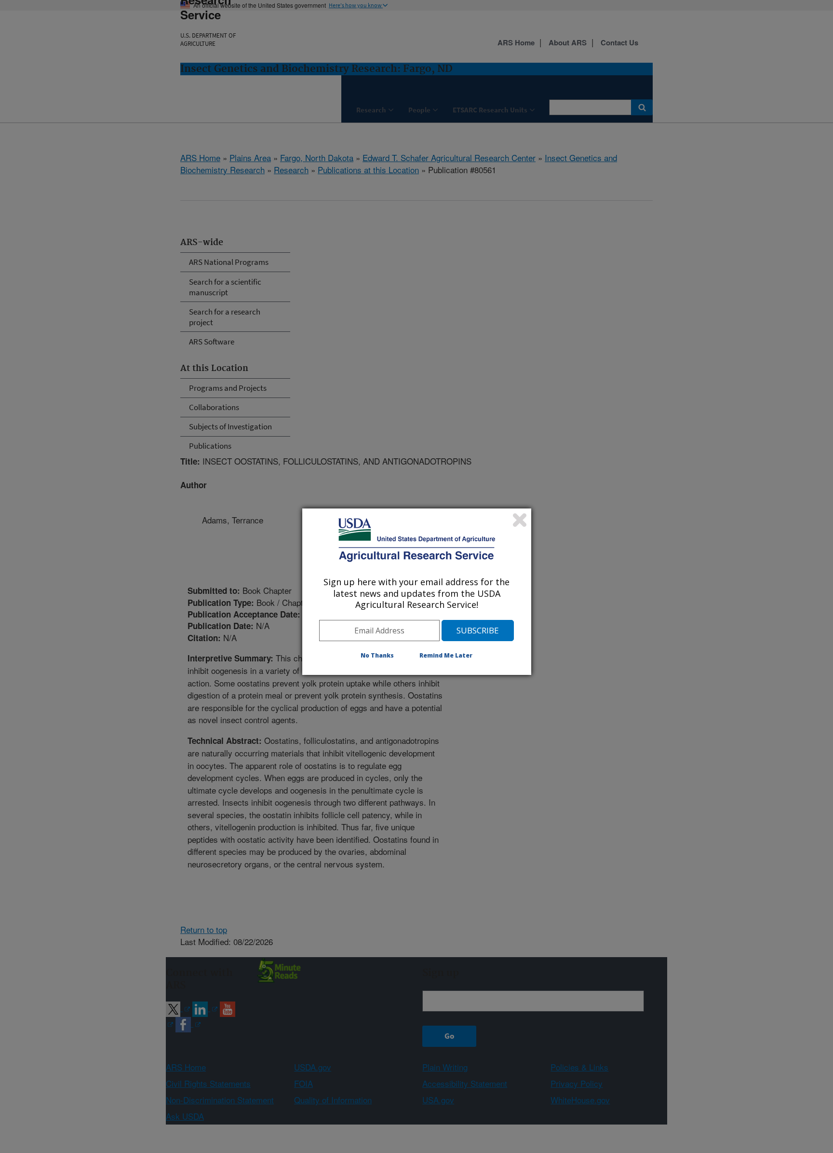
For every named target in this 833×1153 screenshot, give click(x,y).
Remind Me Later (445, 655)
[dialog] (416, 591)
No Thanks (377, 655)
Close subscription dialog (519, 520)
